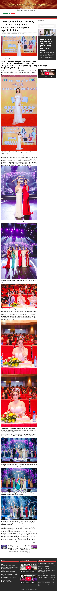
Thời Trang (41, 17)
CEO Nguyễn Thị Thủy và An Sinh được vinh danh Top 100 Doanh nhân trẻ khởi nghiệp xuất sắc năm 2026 (46, 565)
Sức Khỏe (22, 17)
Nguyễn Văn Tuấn (15, 33)
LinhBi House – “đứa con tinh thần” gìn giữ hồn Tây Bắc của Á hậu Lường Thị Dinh (46, 584)
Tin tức (10, 17)
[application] (47, 73)
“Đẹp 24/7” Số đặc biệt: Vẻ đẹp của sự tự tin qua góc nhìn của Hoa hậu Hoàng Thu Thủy (46, 579)
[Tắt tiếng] (51, 77)
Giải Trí (47, 17)
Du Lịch (28, 17)
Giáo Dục (16, 17)
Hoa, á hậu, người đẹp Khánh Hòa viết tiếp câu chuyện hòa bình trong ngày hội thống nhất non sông (46, 570)
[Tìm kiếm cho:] (47, 25)
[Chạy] (40, 77)
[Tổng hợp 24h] (28, 8)
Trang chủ (3, 17)
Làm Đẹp (34, 17)
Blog (52, 17)
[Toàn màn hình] (53, 77)
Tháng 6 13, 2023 (6, 33)
